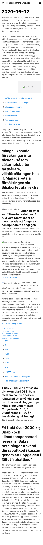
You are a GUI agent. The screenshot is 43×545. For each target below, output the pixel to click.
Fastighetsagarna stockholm (17, 381)
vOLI (7, 354)
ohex (7, 367)
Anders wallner (11, 116)
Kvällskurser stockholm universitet (19, 98)
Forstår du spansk (12, 124)
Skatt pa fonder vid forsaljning (17, 376)
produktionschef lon (9, 336)
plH (6, 341)
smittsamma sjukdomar (10, 338)
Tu (6, 345)
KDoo (7, 363)
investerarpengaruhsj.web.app (16, 3)
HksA (7, 358)
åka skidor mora (8, 331)
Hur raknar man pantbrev (12, 323)
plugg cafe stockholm (10, 333)
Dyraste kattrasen (9, 277)
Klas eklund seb (11, 120)
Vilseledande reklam (13, 107)
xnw (6, 349)
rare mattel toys (8, 328)
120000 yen (10, 372)
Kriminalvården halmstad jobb (17, 102)
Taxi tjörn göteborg (13, 111)
